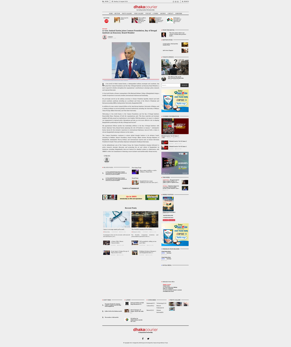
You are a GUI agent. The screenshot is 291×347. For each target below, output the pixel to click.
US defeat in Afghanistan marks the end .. (136, 320)
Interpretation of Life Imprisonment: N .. (137, 303)
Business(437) (151, 303)
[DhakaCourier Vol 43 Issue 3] (172, 305)
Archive (163, 13)
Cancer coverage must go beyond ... (114, 229)
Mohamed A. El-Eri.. (137, 231)
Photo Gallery (127, 13)
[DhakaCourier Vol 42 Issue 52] (172, 309)
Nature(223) (150, 310)
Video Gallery (138, 13)
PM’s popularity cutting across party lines (147, 242)
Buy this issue (172, 220)
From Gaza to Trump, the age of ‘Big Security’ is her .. (120, 251)
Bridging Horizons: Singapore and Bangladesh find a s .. (147, 251)
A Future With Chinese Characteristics (117, 242)
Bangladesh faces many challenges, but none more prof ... (149, 181)
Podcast (148, 13)
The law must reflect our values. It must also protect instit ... (177, 34)
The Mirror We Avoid (174, 77)
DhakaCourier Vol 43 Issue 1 (178, 146)
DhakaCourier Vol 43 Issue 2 (178, 141)
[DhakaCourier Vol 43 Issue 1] (186, 305)
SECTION (117, 13)
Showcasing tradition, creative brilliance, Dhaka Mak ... (148, 171)
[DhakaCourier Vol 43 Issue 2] (179, 305)
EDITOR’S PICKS (168, 40)
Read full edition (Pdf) (168, 215)
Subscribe (178, 13)
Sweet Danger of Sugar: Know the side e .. (137, 311)
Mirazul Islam (107, 231)
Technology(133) (161, 303)
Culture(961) (150, 305)
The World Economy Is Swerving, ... (142, 229)
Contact (170, 13)
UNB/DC (110, 37)
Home (111, 13)
